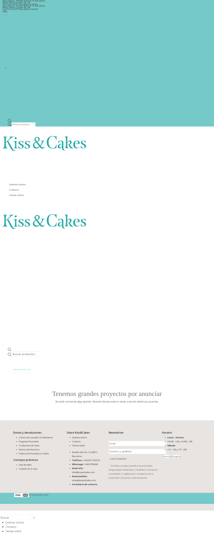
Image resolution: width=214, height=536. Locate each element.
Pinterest (166, 456)
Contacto (14, 189)
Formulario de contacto (84, 484)
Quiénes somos (17, 184)
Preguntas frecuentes (29, 441)
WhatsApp (5, 11)
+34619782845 (91, 464)
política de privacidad (141, 465)
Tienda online (16, 195)
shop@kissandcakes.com (84, 480)
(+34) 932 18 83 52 (91, 460)
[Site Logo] (44, 143)
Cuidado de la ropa (28, 468)
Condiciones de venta (29, 445)
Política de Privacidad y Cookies (34, 453)
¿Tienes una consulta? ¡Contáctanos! (36, 437)
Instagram (176, 456)
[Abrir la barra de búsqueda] (9, 120)
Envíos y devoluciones (29, 449)
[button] (2, 513)
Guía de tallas (25, 464)
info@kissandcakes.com (83, 472)
